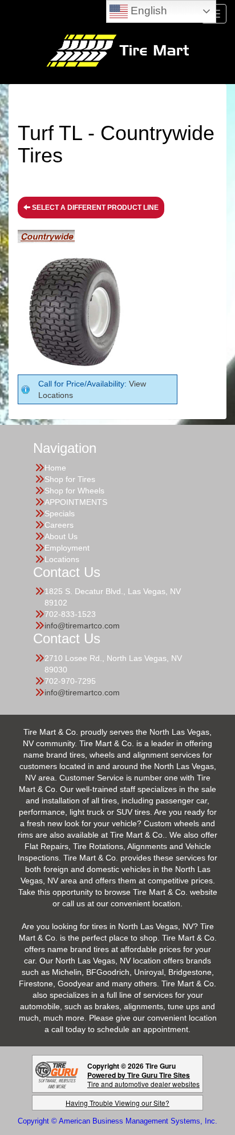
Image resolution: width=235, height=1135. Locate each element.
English (147, 11)
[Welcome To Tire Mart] (117, 49)
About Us (61, 536)
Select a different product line (94, 208)
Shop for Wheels (74, 490)
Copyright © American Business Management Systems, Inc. (117, 1121)
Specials (59, 513)
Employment (67, 547)
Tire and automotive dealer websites (143, 1079)
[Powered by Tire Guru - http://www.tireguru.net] (56, 1073)
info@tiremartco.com (82, 625)
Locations (61, 559)
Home (55, 467)
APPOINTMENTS (75, 502)
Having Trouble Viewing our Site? (117, 1103)
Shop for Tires (69, 479)
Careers (59, 524)
